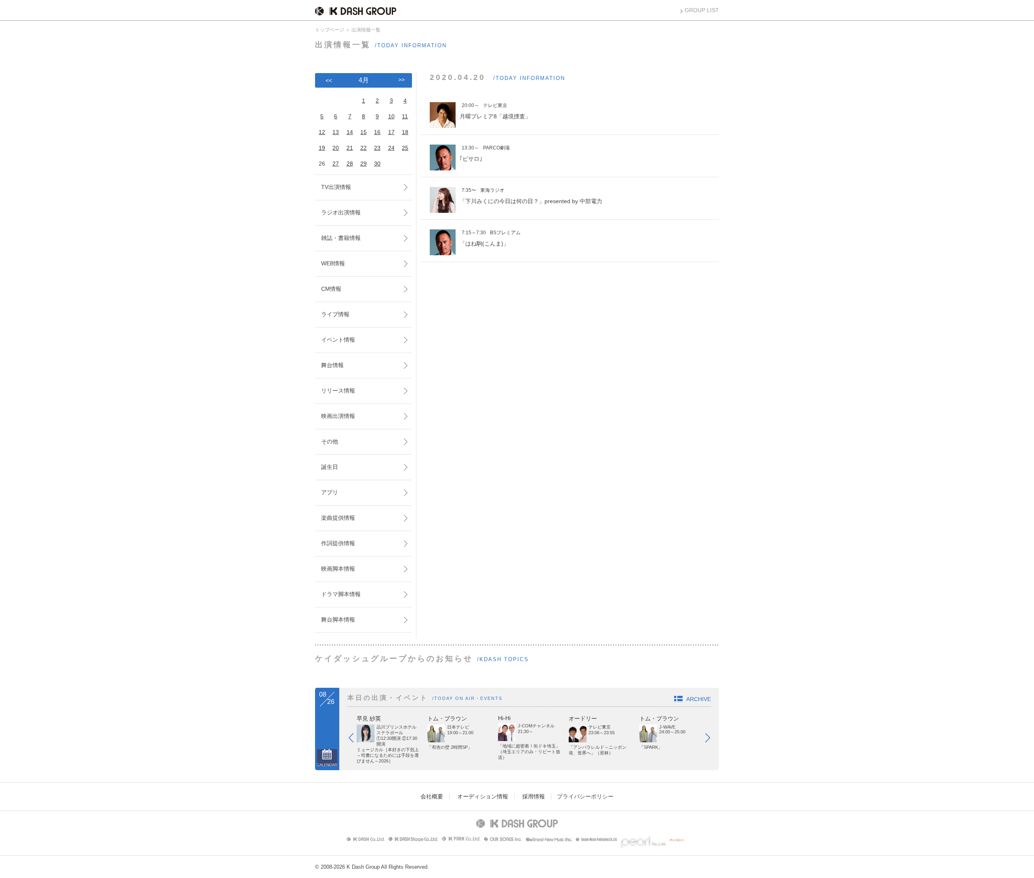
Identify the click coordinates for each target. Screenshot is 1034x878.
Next (711, 739)
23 (377, 148)
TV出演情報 (336, 187)
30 (377, 163)
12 (322, 132)
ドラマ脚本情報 (341, 594)
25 (405, 148)
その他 (329, 441)
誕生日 (329, 467)
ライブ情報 (335, 314)
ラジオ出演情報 (341, 212)
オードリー (583, 718)
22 (363, 148)
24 (391, 148)
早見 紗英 (369, 718)
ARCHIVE (698, 699)
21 (350, 148)
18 (405, 132)
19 (322, 148)
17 (391, 132)
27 (335, 163)
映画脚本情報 (338, 568)
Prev (355, 739)
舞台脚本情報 (338, 619)
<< (329, 80)
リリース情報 (338, 390)
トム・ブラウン (447, 718)
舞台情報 (332, 365)
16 (377, 132)
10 (391, 116)
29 (363, 163)
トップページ (329, 30)
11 (405, 116)
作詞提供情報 (338, 543)
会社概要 (431, 796)
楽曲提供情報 (338, 518)
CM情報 (331, 289)
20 (335, 148)
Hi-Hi (504, 718)
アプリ (329, 492)
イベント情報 (338, 339)
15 (363, 132)
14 (350, 132)
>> (401, 79)
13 (335, 132)
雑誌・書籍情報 (341, 238)
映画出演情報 (338, 416)
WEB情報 (333, 263)
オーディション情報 (482, 796)
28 (350, 163)
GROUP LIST (702, 10)
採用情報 (533, 796)
